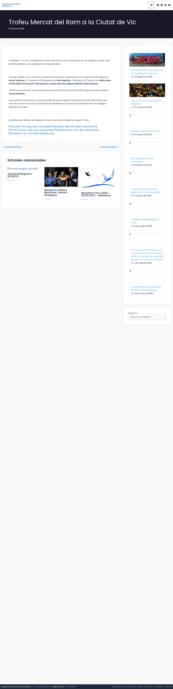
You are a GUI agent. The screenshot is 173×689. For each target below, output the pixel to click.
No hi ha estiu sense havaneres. (142, 160)
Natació (11, 180)
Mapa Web (168, 687)
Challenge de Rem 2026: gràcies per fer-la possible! (146, 191)
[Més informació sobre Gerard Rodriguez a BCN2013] (23, 168)
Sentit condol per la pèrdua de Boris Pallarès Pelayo (146, 288)
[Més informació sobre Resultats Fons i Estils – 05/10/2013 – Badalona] (98, 178)
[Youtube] (169, 5)
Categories (132, 313)
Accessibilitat (158, 687)
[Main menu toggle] (151, 5)
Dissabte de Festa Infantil (145, 131)
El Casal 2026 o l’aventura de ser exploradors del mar (147, 72)
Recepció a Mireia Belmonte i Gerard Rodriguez (55, 192)
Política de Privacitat (128, 687)
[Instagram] (158, 5)
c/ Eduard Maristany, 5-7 (43, 687)
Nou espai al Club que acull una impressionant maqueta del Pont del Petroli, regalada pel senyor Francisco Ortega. (147, 255)
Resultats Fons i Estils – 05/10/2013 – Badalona (96, 194)
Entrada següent (110, 147)
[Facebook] (162, 5)
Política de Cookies (144, 687)
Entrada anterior (12, 147)
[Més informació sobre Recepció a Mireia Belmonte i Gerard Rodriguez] (61, 176)
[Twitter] (165, 5)
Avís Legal (115, 687)
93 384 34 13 (71, 687)
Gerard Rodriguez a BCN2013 (20, 175)
